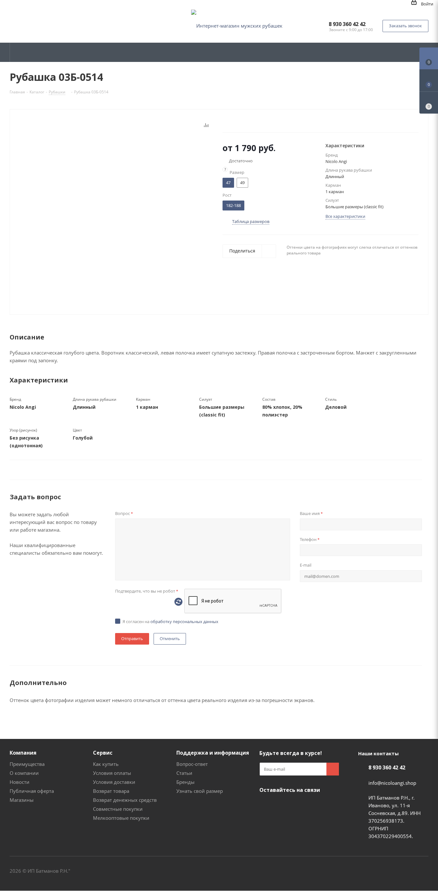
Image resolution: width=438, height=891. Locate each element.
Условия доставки (114, 782)
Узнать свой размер (199, 791)
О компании (24, 773)
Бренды (185, 782)
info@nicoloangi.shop (392, 783)
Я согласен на (170, 621)
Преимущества (27, 764)
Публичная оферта (32, 791)
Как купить (106, 764)
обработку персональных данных (184, 621)
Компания (23, 752)
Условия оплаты (112, 773)
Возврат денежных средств (125, 800)
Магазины (22, 800)
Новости (19, 782)
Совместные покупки (118, 809)
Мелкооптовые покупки (121, 818)
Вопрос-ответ (192, 764)
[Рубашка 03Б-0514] (126, 214)
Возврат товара (111, 791)
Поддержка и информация (212, 752)
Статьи (184, 773)
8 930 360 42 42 (347, 24)
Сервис (103, 752)
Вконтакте (265, 805)
